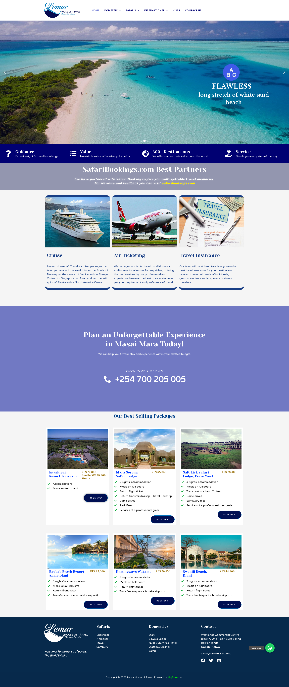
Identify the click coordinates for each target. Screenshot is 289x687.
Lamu (152, 651)
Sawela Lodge (158, 639)
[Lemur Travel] (62, 10)
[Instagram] (219, 660)
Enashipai (103, 635)
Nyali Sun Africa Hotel (163, 643)
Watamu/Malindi (159, 647)
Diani (152, 635)
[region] (144, 72)
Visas (176, 10)
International (154, 10)
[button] (5, 72)
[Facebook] (203, 660)
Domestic (111, 10)
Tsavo (100, 643)
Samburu (102, 647)
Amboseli (102, 639)
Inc (175, 677)
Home (95, 10)
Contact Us (193, 10)
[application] (119, 10)
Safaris (131, 10)
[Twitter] (211, 660)
